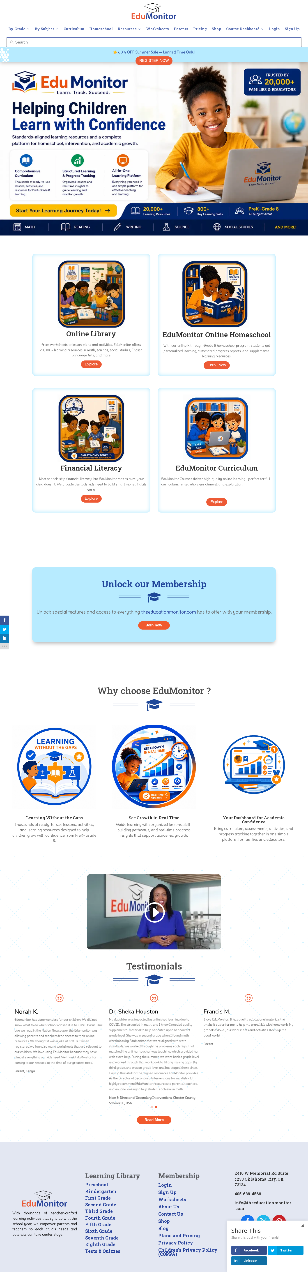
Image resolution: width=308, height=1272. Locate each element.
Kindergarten (100, 1191)
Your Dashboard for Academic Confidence (254, 819)
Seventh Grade (102, 1238)
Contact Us (170, 1214)
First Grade (98, 1198)
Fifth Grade (98, 1224)
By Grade (16, 28)
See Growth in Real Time (154, 817)
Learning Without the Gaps (54, 817)
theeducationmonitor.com (168, 612)
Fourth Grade (100, 1218)
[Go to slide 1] (152, 1107)
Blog (163, 1228)
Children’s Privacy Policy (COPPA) (187, 1252)
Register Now (154, 60)
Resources (127, 28)
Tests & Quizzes (102, 1251)
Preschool (96, 1184)
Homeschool (101, 28)
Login (274, 28)
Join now (154, 625)
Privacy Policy (175, 1243)
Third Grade (99, 1211)
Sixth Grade (98, 1231)
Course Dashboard (243, 28)
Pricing (200, 28)
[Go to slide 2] (156, 1107)
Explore (91, 364)
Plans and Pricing (179, 1235)
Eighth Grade (100, 1244)
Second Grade (100, 1204)
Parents (181, 28)
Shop (216, 28)
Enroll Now (217, 365)
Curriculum (74, 28)
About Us (168, 1207)
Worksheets (157, 28)
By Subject (44, 28)
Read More (154, 1120)
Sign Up (292, 28)
